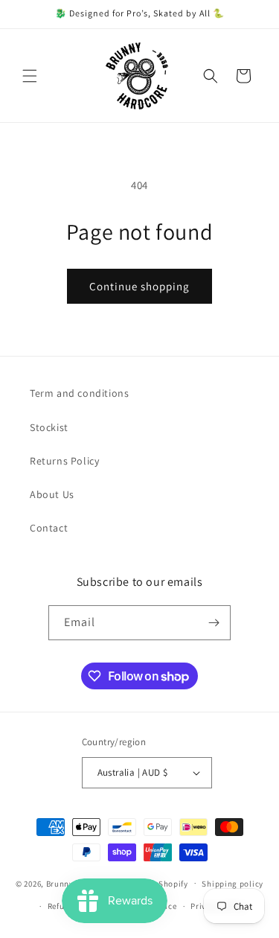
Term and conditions (79, 393)
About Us (52, 494)
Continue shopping (139, 286)
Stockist (49, 427)
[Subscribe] (213, 622)
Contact (49, 528)
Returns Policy (64, 461)
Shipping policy (232, 883)
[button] (29, 76)
